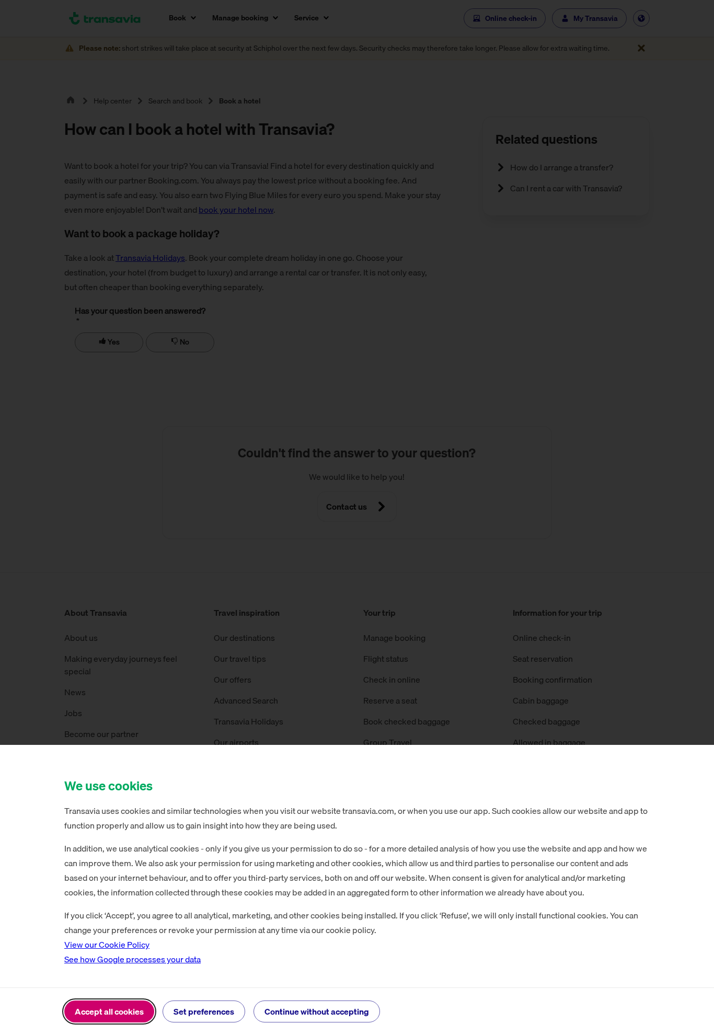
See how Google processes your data (132, 959)
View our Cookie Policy (106, 944)
